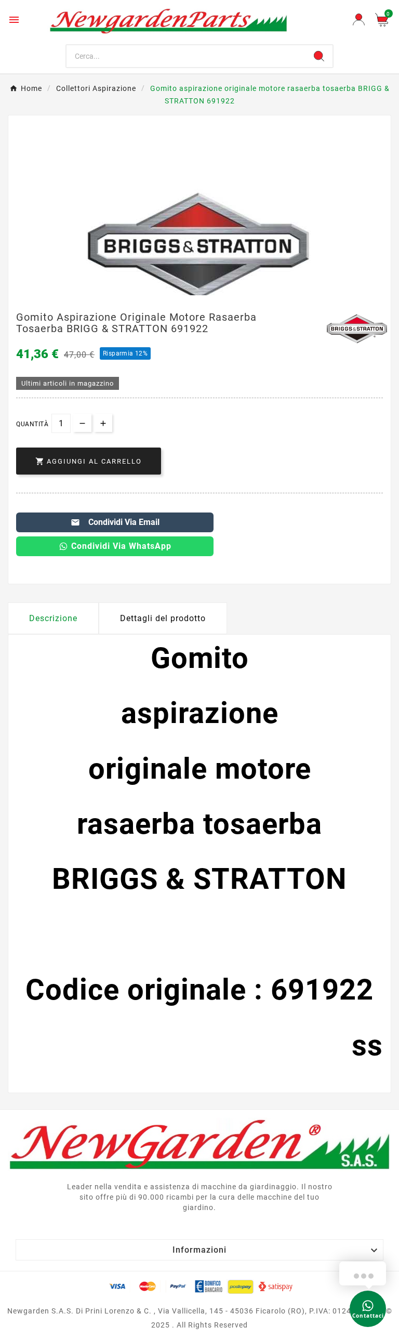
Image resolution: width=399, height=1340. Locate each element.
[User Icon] (359, 19)
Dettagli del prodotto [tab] (163, 618)
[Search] (319, 56)
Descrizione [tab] (53, 618)
